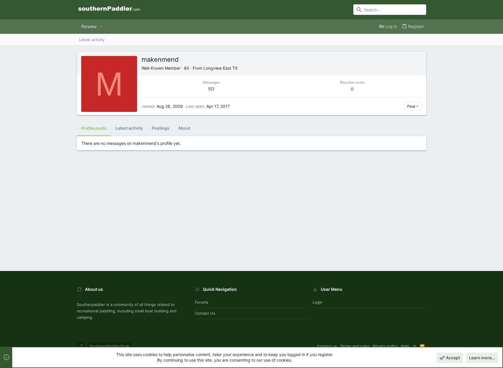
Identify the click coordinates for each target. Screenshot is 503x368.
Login (318, 302)
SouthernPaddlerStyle (109, 346)
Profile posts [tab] (94, 128)
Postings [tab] (160, 128)
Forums (201, 302)
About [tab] (184, 128)
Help (405, 346)
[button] (101, 26)
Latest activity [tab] (129, 128)
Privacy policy (385, 346)
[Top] (414, 346)
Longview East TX (220, 68)
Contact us (205, 313)
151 (211, 89)
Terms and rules (354, 346)
